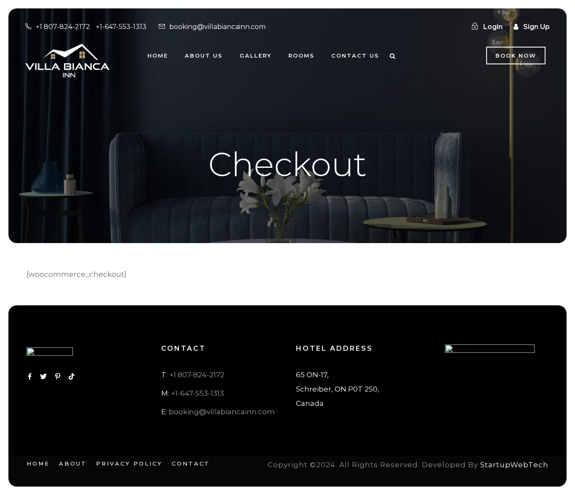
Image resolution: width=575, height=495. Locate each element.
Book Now (515, 55)
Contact (191, 463)
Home (157, 55)
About (73, 463)
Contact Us (355, 55)
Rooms (301, 55)
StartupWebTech (514, 465)
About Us (204, 55)
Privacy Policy (129, 463)
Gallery (256, 55)
